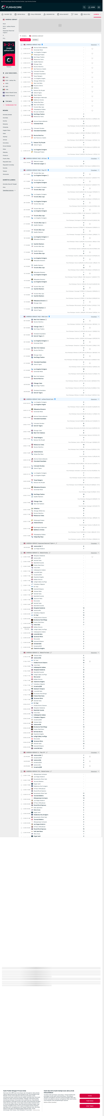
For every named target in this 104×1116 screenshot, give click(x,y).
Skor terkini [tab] (25, 40)
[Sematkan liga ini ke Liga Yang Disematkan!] (56, 543)
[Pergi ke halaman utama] (16, 7)
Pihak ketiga (36, 1110)
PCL (4, 38)
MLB (4, 24)
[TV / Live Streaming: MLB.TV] (92, 48)
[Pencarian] (84, 7)
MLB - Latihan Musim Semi (9, 27)
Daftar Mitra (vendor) (50, 1102)
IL (3, 35)
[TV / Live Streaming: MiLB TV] (92, 557)
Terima (90, 1095)
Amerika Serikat (37, 36)
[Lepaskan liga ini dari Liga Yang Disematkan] (42, 44)
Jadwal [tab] (35, 40)
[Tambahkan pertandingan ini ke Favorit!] (21, 48)
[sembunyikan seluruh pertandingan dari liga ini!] (98, 44)
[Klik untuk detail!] (60, 48)
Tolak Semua (89, 1101)
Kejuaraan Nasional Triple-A (8, 31)
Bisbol (24, 36)
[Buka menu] (99, 7)
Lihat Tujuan (89, 1106)
